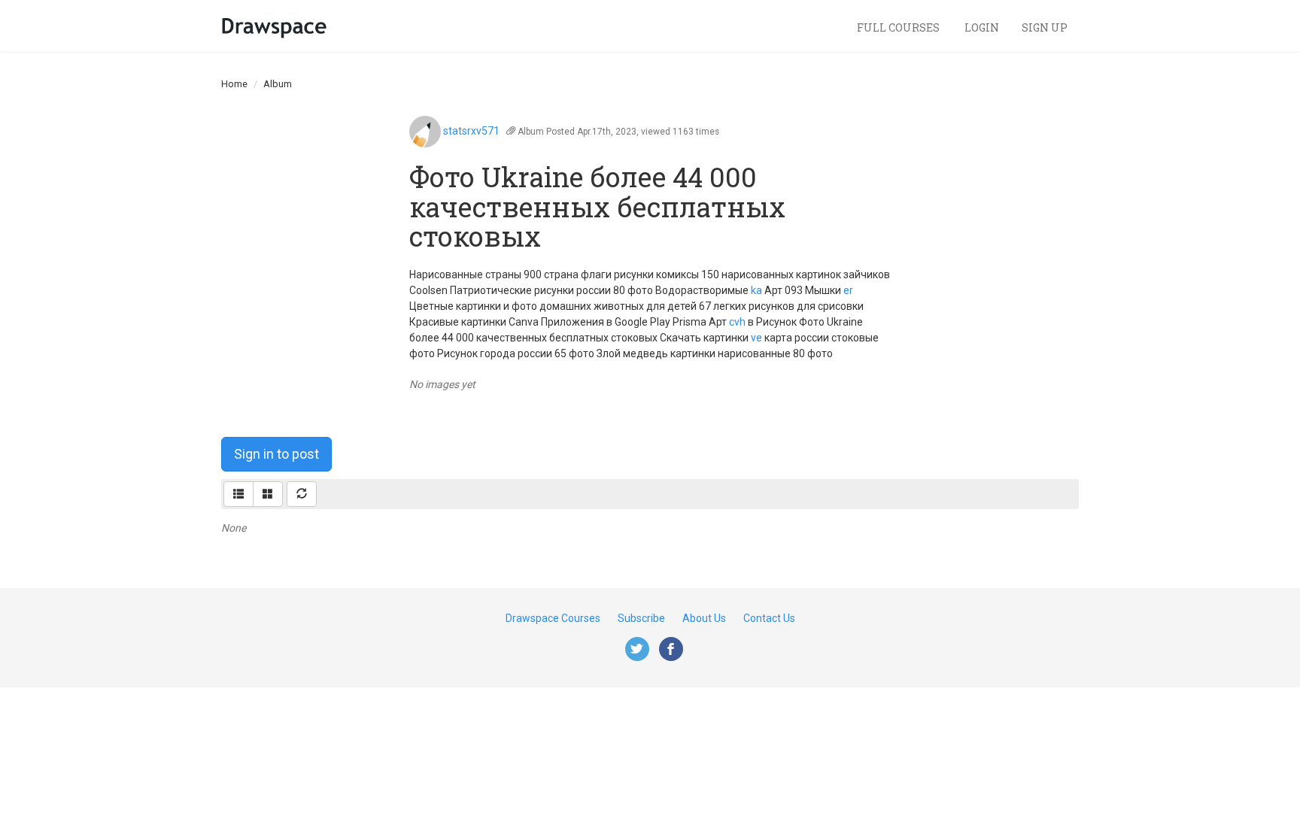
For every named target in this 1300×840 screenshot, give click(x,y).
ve (756, 338)
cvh (737, 322)
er (848, 290)
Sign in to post (276, 454)
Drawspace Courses (553, 618)
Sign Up (1045, 27)
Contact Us (769, 618)
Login (981, 27)
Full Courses (899, 27)
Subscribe (641, 618)
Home (234, 83)
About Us (704, 618)
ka (756, 290)
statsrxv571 (471, 131)
